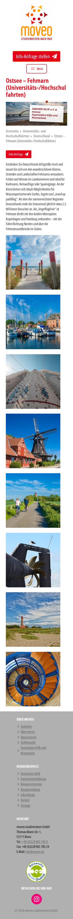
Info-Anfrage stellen (33, 56)
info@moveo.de (35, 851)
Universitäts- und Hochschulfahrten (26, 133)
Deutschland (41, 136)
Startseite (12, 131)
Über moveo (28, 731)
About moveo (28, 737)
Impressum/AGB (30, 773)
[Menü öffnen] (36, 68)
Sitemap (25, 805)
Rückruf (25, 800)
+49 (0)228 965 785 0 (35, 841)
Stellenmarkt (28, 742)
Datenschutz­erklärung (33, 778)
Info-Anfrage (16, 154)
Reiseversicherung (31, 784)
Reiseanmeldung (30, 789)
